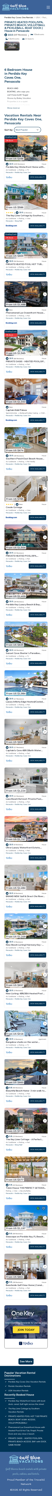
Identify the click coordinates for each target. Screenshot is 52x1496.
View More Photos (12, 45)
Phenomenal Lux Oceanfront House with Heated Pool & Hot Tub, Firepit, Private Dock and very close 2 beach (26, 1430)
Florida (45, 17)
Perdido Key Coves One (23, 172)
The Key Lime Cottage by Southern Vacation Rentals (24, 216)
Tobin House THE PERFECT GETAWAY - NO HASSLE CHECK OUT (26, 1189)
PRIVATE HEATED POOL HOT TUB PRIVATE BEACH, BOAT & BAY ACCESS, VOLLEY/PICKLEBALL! (27, 1419)
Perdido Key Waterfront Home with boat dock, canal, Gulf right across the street (26, 1402)
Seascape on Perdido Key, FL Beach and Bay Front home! (24, 1237)
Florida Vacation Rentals (19, 1386)
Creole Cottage (14, 507)
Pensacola (9, 172)
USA (38, 17)
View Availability (37, 177)
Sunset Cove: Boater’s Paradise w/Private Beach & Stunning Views (24, 654)
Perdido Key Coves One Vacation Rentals (27, 1381)
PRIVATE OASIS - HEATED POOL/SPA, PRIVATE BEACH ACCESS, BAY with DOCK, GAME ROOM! (27, 1441)
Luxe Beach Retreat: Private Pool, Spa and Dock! (23, 800)
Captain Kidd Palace (16, 410)
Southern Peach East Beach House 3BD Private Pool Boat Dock (24, 459)
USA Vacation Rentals (18, 1390)
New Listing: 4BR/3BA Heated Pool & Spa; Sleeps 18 (25, 994)
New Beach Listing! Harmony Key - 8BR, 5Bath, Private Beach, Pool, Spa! (25, 946)
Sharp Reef (18, 221)
